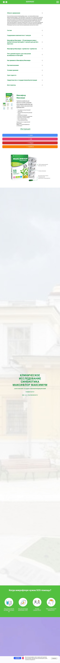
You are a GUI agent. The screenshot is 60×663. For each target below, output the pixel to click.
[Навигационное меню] (57, 2)
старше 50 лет (37, 610)
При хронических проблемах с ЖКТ (23, 609)
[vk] (4, 2)
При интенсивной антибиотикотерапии (9, 610)
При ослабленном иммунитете (51, 609)
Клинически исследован (22, 115)
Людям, (37, 608)
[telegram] (6, 2)
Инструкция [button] (25, 129)
